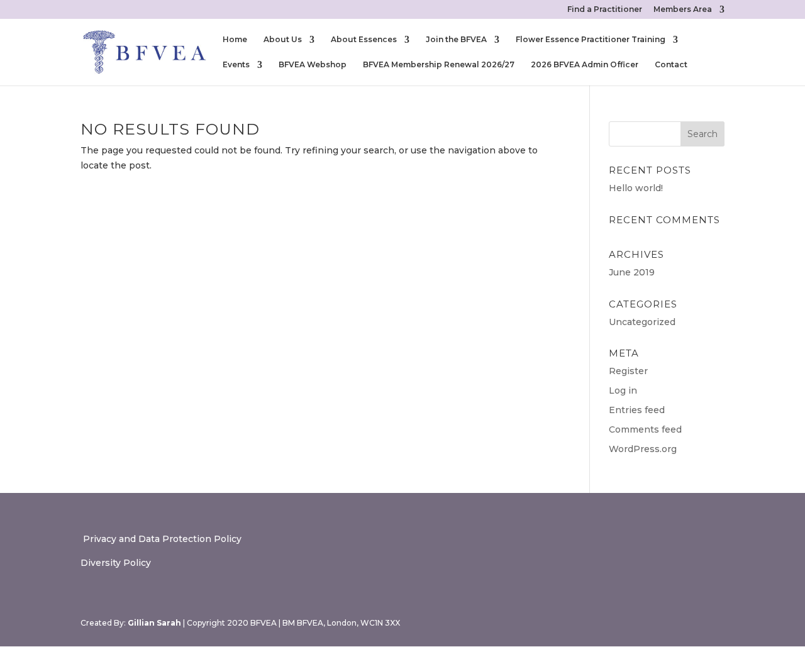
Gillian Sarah (154, 623)
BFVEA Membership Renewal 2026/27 (438, 64)
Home (235, 39)
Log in (623, 390)
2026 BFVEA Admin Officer (584, 64)
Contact (671, 64)
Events (236, 64)
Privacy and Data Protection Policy (161, 539)
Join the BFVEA (456, 39)
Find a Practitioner (604, 10)
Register (628, 371)
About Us (283, 39)
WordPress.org (643, 449)
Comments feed (645, 429)
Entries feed (637, 410)
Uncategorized (642, 322)
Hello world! (636, 188)
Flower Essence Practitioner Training (590, 39)
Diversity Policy (115, 562)
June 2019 (632, 272)
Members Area (682, 10)
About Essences (364, 39)
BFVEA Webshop (313, 64)
